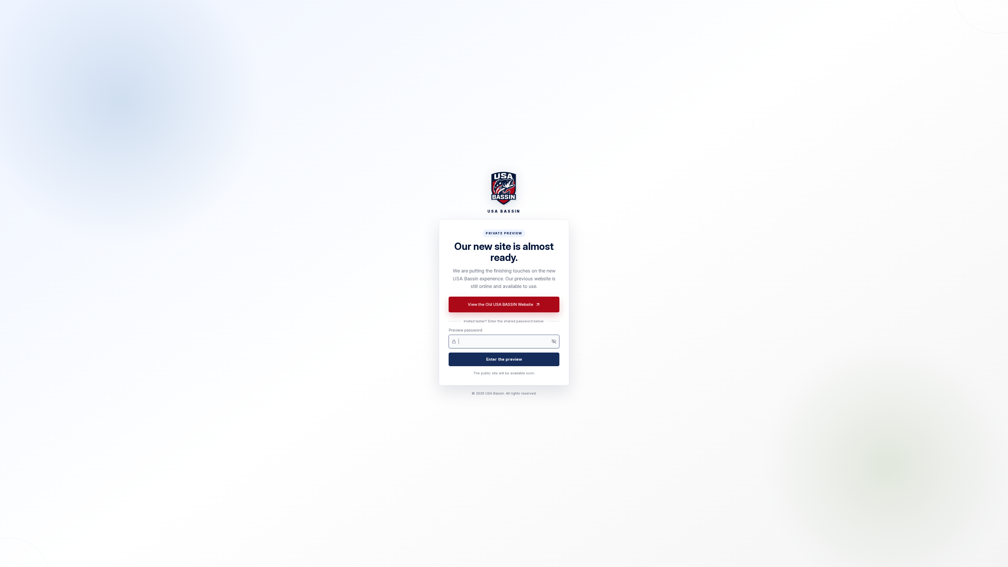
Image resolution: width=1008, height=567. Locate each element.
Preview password (465, 330)
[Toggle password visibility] (554, 341)
